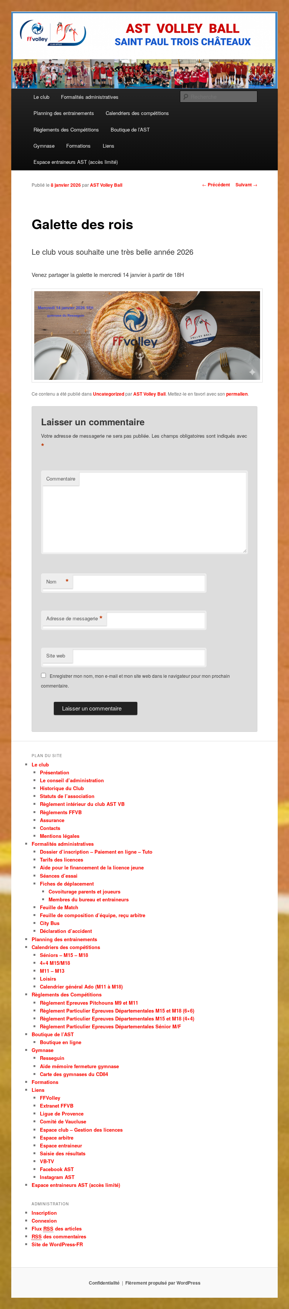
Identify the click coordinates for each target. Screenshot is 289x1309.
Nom (57, 582)
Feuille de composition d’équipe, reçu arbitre (92, 915)
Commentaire (60, 478)
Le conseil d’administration (72, 780)
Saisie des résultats (62, 1153)
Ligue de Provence (62, 1113)
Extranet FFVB (56, 1105)
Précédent (216, 184)
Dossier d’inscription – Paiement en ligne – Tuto (96, 851)
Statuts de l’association (67, 796)
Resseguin (52, 1057)
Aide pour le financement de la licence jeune (92, 867)
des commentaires (59, 1236)
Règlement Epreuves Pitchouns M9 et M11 (89, 1002)
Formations (78, 145)
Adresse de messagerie (74, 618)
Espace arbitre (56, 1137)
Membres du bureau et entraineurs (89, 899)
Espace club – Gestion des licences (81, 1129)
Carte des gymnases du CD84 (74, 1074)
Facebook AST (57, 1169)
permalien (237, 393)
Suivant (246, 184)
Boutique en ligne (60, 1042)
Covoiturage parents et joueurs (84, 891)
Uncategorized (108, 393)
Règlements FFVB (61, 812)
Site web (55, 655)
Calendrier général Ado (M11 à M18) (81, 986)
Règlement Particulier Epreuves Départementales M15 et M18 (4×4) (117, 1018)
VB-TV (47, 1161)
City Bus (49, 923)
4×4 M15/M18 (55, 962)
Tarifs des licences (61, 859)
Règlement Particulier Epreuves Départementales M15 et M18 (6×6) (117, 1010)
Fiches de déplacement (67, 883)
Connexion (44, 1220)
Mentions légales (59, 835)
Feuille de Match (59, 907)
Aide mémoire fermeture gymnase (79, 1066)
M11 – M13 (52, 970)
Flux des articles (57, 1228)
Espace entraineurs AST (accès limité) (75, 161)
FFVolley (50, 1097)
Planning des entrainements (63, 112)
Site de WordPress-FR (57, 1244)
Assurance (52, 820)
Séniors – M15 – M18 (64, 954)
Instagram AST (57, 1177)
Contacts (50, 827)
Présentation (54, 772)
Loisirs (48, 978)
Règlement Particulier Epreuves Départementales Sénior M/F (110, 1026)
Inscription (44, 1212)
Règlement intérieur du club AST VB (82, 803)
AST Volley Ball (106, 184)
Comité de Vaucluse (63, 1121)
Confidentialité (104, 1282)
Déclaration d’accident (66, 930)
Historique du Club (62, 788)
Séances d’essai (59, 875)
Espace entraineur (61, 1145)
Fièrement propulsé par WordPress (163, 1282)
